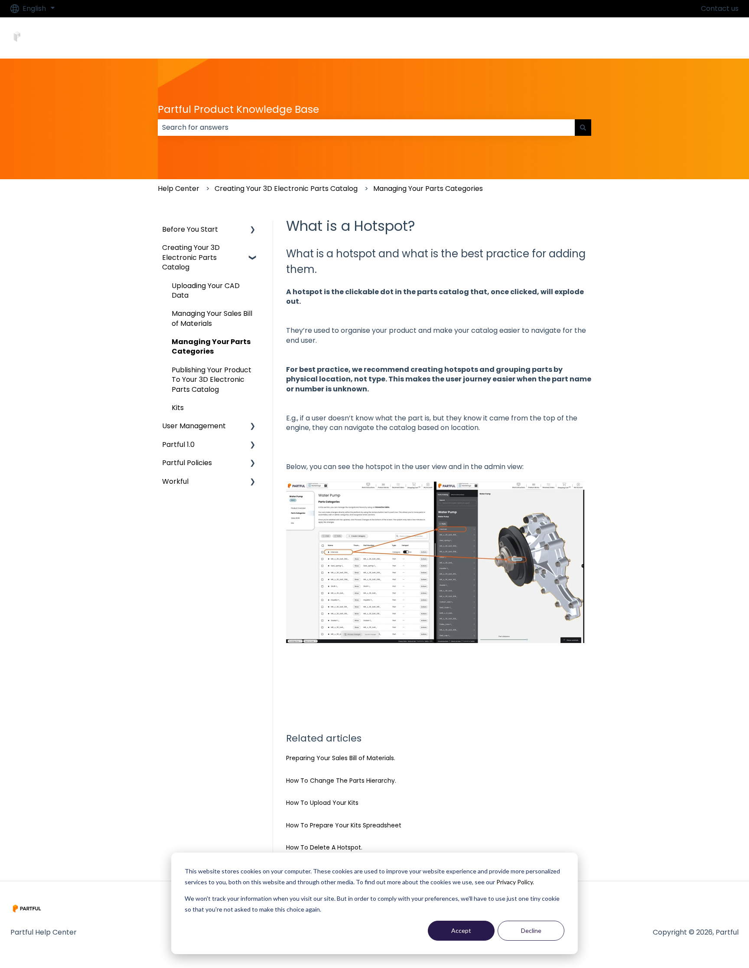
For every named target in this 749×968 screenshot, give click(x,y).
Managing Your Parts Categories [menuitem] (211, 346)
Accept (461, 930)
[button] (253, 230)
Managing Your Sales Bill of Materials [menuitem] (212, 318)
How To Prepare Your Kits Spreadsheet (343, 825)
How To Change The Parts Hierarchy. (341, 780)
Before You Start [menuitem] (190, 229)
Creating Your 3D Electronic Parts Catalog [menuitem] (191, 257)
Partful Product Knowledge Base (238, 109)
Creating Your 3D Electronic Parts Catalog (286, 189)
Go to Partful (708, 38)
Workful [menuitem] (175, 481)
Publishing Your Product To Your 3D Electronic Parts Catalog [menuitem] (211, 379)
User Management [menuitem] (194, 426)
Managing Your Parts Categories (428, 189)
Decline (531, 930)
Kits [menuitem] (178, 408)
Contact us (720, 8)
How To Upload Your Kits (322, 802)
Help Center (178, 189)
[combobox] (366, 127)
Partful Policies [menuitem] (187, 463)
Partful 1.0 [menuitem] (178, 445)
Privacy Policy (514, 882)
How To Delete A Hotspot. (324, 847)
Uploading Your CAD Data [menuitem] (206, 290)
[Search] (583, 127)
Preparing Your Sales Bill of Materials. (340, 758)
